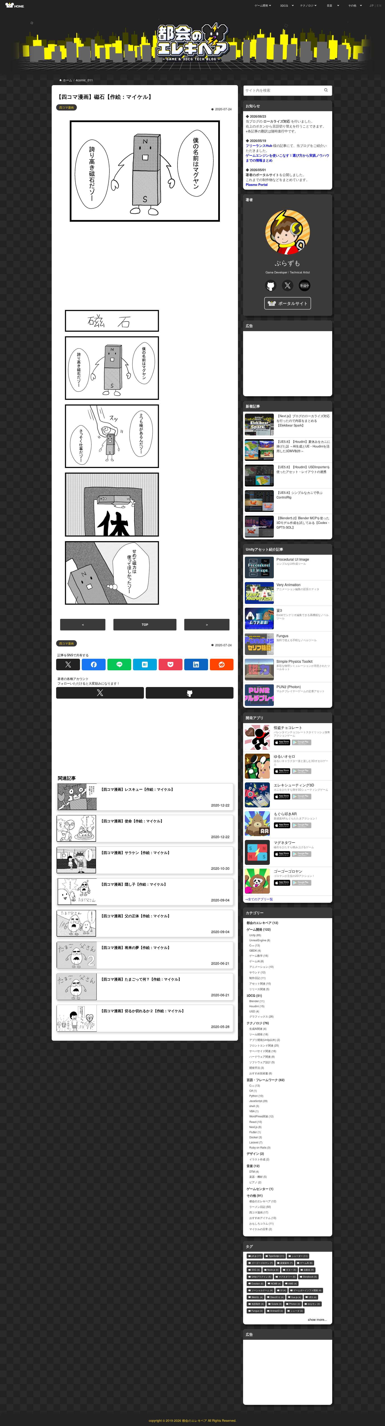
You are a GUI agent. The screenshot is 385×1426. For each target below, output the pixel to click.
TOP (145, 624)
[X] (68, 664)
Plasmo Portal (257, 184)
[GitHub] (189, 693)
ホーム (67, 80)
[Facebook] (94, 664)
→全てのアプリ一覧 (259, 899)
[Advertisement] (144, 265)
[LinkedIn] (196, 664)
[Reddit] (222, 664)
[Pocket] (170, 664)
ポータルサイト (293, 303)
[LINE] (119, 664)
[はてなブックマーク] (145, 664)
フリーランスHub (259, 145)
